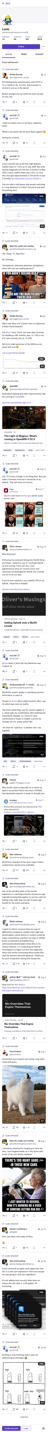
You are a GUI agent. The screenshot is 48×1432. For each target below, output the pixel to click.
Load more (24, 1417)
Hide (41, 196)
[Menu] (43, 46)
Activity (8, 54)
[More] (44, 102)
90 (15, 39)
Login (26, 1428)
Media (24, 54)
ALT (42, 226)
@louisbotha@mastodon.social (14, 32)
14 (3, 39)
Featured (39, 54)
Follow (21, 46)
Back (8, 3)
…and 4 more (37, 761)
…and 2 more (39, 450)
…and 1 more (34, 637)
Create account (11, 1428)
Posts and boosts (10, 62)
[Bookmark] (34, 102)
